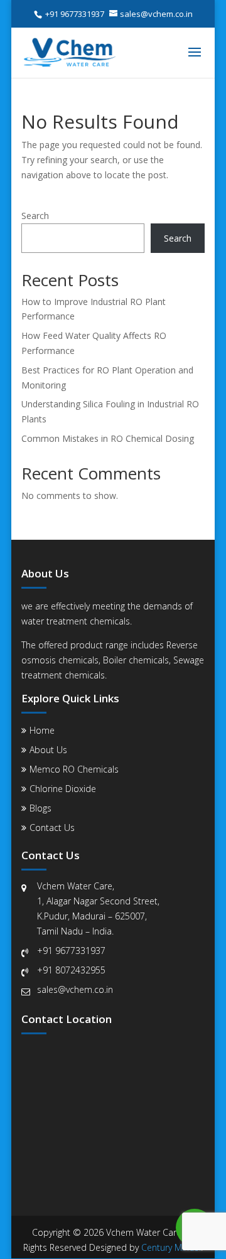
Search (35, 216)
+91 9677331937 (71, 950)
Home (42, 730)
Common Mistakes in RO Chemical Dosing (107, 438)
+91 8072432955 (71, 970)
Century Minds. (171, 1247)
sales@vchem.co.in (75, 989)
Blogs (40, 808)
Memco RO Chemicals (74, 769)
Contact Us (52, 827)
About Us (48, 750)
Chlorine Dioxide (63, 789)
